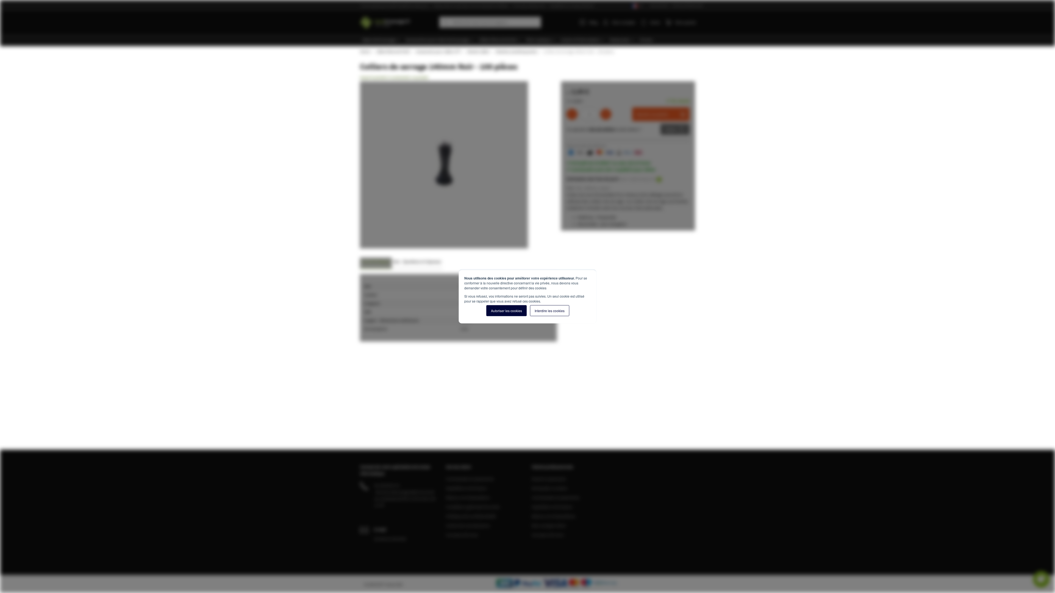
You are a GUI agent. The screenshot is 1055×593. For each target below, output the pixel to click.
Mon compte (623, 22)
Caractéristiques (375, 261)
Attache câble (478, 51)
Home (365, 51)
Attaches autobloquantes (516, 51)
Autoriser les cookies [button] (506, 310)
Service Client (659, 5)
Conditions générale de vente (473, 507)
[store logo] (397, 21)
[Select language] (637, 6)
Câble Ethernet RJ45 (392, 51)
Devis (671, 129)
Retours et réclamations (468, 497)
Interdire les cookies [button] (550, 310)
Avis (396, 261)
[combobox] (490, 22)
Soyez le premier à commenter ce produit (394, 77)
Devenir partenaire (549, 479)
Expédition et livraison (466, 488)
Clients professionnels (687, 5)
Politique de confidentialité (471, 516)
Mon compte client (549, 525)
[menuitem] (381, 40)
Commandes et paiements (470, 479)
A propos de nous (462, 535)
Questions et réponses (422, 261)
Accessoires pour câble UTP (438, 51)
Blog (593, 22)
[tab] (376, 263)
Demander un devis (549, 488)
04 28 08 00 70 (386, 485)
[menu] (529, 40)
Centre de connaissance (468, 525)
